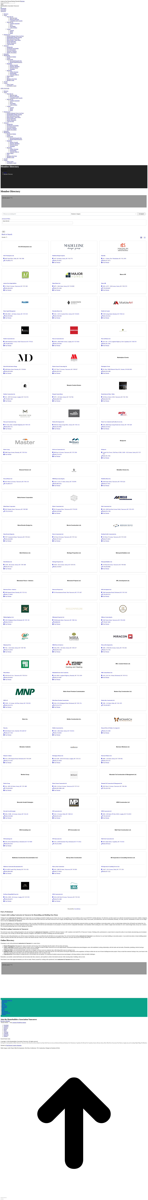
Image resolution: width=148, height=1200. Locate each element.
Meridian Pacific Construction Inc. (108, 534)
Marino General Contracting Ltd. (59, 366)
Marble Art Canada (105, 311)
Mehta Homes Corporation (9, 506)
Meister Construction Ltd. (58, 506)
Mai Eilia (103, 255)
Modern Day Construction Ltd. (108, 700)
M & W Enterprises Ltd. (8, 255)
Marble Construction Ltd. (8, 338)
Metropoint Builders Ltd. (106, 561)
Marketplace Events (105, 366)
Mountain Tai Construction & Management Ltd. (111, 783)
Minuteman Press (7, 644)
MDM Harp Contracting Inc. (58, 478)
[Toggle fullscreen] (4, 1197)
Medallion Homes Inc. (106, 478)
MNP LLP (5, 700)
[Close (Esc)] (1, 1197)
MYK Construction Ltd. (57, 894)
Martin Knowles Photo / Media (108, 394)
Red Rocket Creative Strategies (14, 1045)
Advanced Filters (6, 218)
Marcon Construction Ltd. (58, 338)
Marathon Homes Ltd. (57, 311)
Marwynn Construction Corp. (9, 421)
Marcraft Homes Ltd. (105, 338)
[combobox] (104, 213)
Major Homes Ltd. (56, 283)
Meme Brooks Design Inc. (8, 534)
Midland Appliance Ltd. (8, 617)
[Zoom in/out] (5, 1197)
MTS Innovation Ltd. (57, 838)
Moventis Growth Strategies (9, 811)
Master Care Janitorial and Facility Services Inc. (111, 421)
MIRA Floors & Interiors (57, 644)
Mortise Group (6, 783)
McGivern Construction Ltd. (58, 449)
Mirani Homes (6, 672)
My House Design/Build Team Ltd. (10, 894)
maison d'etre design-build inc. (10, 283)
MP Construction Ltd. (57, 811)
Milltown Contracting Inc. (106, 617)
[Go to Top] (74, 1196)
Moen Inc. (5, 728)
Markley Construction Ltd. (9, 394)
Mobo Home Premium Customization (60, 700)
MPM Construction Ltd (106, 811)
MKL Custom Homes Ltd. (106, 672)
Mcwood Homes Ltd (7, 478)
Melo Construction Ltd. (106, 506)
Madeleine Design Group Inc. (58, 255)
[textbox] (3, 222)
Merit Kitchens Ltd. (7, 561)
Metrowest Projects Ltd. (57, 589)
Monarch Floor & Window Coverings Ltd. (110, 728)
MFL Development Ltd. (106, 589)
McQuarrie (103, 449)
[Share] (2, 1197)
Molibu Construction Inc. (57, 728)
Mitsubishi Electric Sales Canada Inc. (60, 672)
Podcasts (22, 1)
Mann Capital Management (9, 311)
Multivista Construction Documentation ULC (13, 866)
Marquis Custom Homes (57, 394)
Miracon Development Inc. (107, 644)
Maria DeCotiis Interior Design (10, 366)
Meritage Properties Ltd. (57, 561)
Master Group (6, 449)
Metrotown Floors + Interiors (9, 589)
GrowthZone (77, 909)
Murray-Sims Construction (58, 866)
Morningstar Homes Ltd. (57, 755)
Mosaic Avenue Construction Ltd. (59, 783)
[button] (141, 237)
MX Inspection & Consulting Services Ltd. (110, 866)
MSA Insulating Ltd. (7, 838)
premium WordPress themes (19, 1022)
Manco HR (103, 283)
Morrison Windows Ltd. (106, 755)
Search (142, 214)
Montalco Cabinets (7, 755)
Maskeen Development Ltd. (58, 421)
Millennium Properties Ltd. (58, 617)
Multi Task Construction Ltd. (107, 838)
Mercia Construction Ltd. (57, 534)
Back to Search (7, 234)
